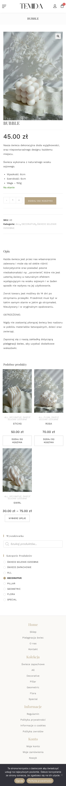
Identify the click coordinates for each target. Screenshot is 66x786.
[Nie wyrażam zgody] (61, 775)
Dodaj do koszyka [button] (17, 441)
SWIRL (17, 502)
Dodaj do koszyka (40, 201)
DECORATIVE (28, 224)
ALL (18, 224)
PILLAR (11, 583)
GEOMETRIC (14, 589)
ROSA (48, 423)
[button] (58, 36)
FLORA (47, 417)
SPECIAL (12, 599)
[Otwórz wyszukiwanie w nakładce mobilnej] (33, 544)
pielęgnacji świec (13, 343)
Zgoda (19, 780)
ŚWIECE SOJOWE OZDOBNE (19, 418)
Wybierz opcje (17, 518)
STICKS (17, 423)
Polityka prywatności (40, 780)
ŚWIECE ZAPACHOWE (19, 567)
